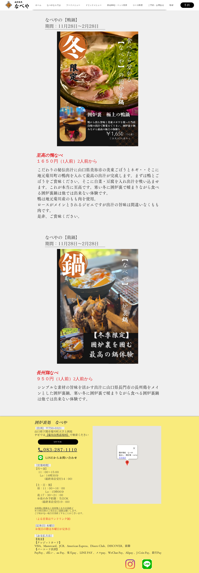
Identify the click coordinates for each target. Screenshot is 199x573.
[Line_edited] (40, 457)
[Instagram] (130, 564)
